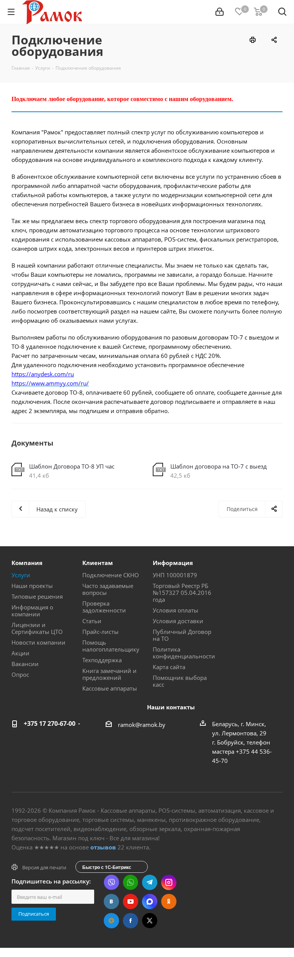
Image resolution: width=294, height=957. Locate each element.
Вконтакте (111, 901)
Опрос (20, 674)
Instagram (168, 882)
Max (149, 901)
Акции (20, 653)
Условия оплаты (175, 610)
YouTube (130, 901)
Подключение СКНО (110, 575)
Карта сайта (169, 667)
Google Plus (111, 920)
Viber (111, 882)
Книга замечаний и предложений (109, 674)
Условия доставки (178, 621)
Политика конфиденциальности (184, 652)
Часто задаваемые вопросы (107, 589)
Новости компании (38, 642)
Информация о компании (32, 610)
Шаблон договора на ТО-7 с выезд (218, 466)
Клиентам (97, 563)
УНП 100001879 (175, 575)
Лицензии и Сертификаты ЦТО (37, 628)
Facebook (130, 920)
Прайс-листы (100, 631)
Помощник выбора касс (180, 681)
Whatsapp (130, 882)
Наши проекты (32, 586)
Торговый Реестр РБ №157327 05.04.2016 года (182, 592)
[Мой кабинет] (220, 12)
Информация (173, 563)
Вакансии (25, 664)
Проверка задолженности (104, 606)
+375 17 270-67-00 (49, 723)
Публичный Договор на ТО (182, 635)
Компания (26, 563)
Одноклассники (168, 901)
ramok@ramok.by (141, 724)
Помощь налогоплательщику (110, 646)
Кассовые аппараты (109, 688)
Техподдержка (102, 660)
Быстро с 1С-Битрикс (106, 867)
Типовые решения (37, 596)
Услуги (20, 575)
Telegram (149, 882)
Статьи (91, 621)
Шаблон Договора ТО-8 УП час (71, 466)
